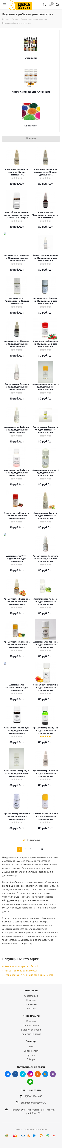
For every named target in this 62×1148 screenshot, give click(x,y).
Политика (31, 1008)
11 (42, 849)
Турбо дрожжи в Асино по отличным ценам (29, 974)
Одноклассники (38, 1074)
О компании (31, 995)
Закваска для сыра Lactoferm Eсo (22, 966)
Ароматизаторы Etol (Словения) (31, 91)
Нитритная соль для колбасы (21, 970)
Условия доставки (31, 1029)
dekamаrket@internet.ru (33, 1102)
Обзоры (31, 1059)
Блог (31, 1046)
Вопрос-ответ (31, 1050)
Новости (31, 1000)
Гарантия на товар (31, 1033)
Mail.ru (45, 1074)
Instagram (30, 1074)
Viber (53, 1074)
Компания (31, 990)
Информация (31, 1015)
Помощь (31, 1021)
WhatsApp (30, 1082)
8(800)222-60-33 (33, 1096)
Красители (30, 125)
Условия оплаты (31, 1025)
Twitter (23, 1074)
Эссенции (31, 57)
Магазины (31, 1004)
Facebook (15, 1074)
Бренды (31, 1054)
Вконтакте (8, 1074)
